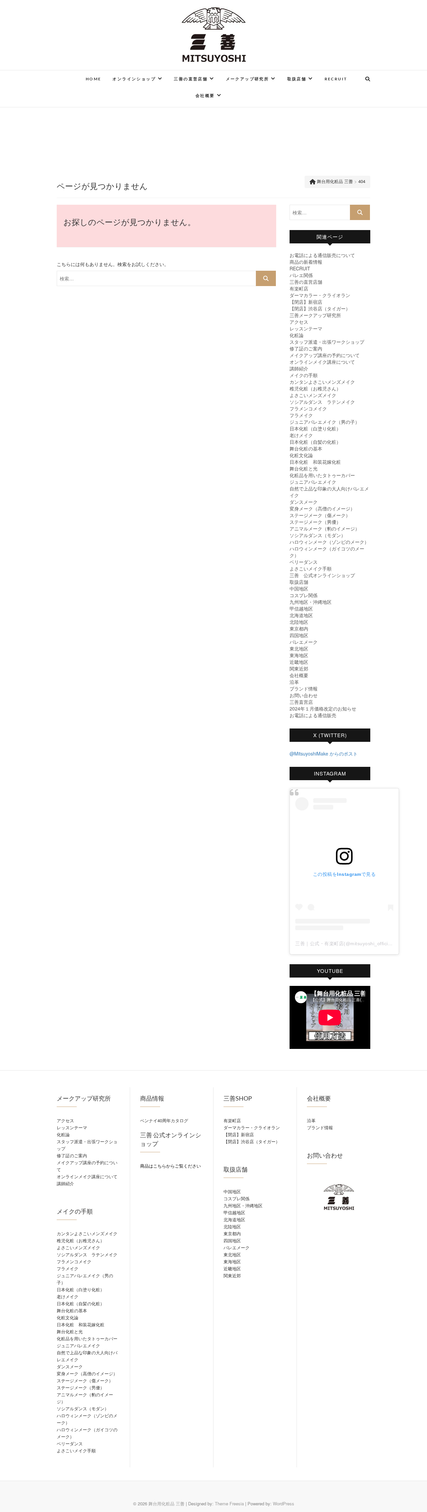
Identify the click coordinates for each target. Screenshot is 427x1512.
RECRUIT (336, 78)
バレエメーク (304, 641)
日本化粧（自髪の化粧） (315, 441)
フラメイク (301, 415)
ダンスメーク (304, 501)
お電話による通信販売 (313, 715)
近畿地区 (299, 661)
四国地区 (299, 635)
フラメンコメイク (308, 408)
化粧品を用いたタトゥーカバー (322, 475)
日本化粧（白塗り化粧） (315, 428)
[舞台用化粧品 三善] (64, 82)
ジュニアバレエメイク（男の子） (325, 421)
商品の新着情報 (306, 261)
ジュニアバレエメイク (313, 481)
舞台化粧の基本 (306, 448)
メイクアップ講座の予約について (325, 355)
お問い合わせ (304, 695)
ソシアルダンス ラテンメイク (322, 401)
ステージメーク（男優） (315, 521)
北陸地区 (299, 621)
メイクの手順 (304, 375)
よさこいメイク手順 (311, 568)
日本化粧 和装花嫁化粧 (315, 461)
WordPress (283, 1503)
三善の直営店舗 (190, 78)
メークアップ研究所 (247, 78)
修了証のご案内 (306, 348)
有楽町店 (299, 288)
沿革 (294, 681)
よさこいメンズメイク (313, 395)
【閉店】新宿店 (306, 301)
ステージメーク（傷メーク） (320, 515)
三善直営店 (301, 701)
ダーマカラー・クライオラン (320, 295)
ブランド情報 (304, 688)
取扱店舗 (297, 78)
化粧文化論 (301, 455)
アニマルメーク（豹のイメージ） (325, 528)
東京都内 (299, 628)
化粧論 (297, 335)
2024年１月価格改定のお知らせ (323, 708)
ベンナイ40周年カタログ (164, 1120)
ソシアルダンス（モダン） (318, 535)
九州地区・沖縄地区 (311, 601)
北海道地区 (301, 615)
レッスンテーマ (306, 328)
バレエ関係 (301, 275)
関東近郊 (299, 668)
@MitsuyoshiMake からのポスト (324, 753)
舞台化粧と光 (304, 468)
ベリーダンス (304, 561)
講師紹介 (299, 368)
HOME (93, 78)
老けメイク (301, 435)
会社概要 (205, 95)
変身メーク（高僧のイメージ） (322, 508)
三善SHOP (238, 1098)
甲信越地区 (301, 608)
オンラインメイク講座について (322, 361)
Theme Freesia (229, 1503)
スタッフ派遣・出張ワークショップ (327, 341)
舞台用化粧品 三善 (166, 1503)
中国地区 (299, 588)
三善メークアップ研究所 (315, 315)
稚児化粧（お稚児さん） (315, 388)
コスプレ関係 (304, 595)
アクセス (299, 321)
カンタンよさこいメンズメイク (322, 381)
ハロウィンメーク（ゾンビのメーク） (329, 541)
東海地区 (299, 655)
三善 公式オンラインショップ (322, 575)
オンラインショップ (134, 78)
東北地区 (299, 648)
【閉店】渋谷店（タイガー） (320, 308)
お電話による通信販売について (322, 255)
